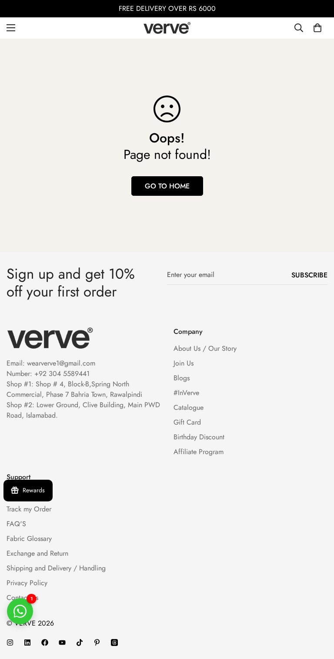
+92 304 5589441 (62, 374)
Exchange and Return (37, 553)
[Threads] (114, 642)
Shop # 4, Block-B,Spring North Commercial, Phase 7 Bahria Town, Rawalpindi (74, 389)
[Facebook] (44, 642)
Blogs (182, 378)
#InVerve (186, 393)
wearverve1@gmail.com (61, 363)
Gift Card (187, 422)
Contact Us (22, 598)
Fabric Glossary (29, 539)
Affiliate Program (199, 452)
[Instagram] (10, 642)
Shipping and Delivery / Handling (56, 568)
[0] (317, 28)
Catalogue (189, 407)
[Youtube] (62, 642)
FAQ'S (16, 524)
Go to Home (167, 186)
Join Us (184, 363)
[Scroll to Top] (317, 612)
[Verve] (167, 28)
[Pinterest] (97, 642)
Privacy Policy (27, 583)
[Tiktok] (79, 642)
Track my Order (29, 509)
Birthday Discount (199, 437)
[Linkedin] (27, 642)
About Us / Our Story (205, 348)
